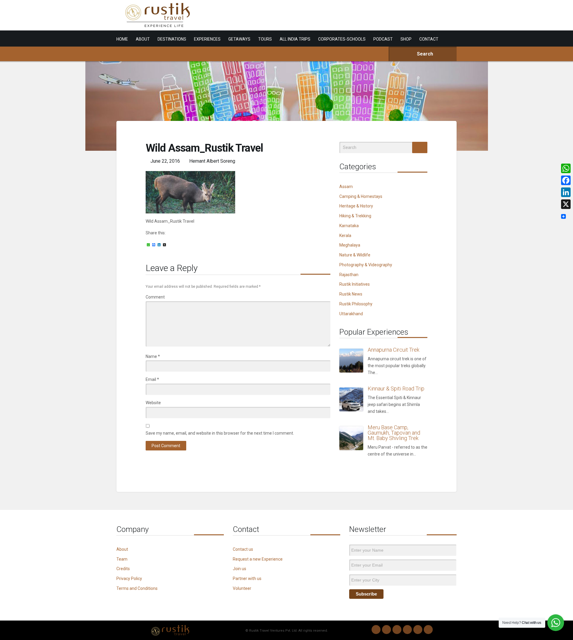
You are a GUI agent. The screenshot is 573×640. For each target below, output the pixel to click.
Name (153, 356)
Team (121, 559)
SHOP (406, 39)
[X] (566, 204)
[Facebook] (396, 629)
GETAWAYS (239, 39)
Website (153, 402)
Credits (123, 568)
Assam (346, 186)
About (122, 549)
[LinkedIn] (407, 629)
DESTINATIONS (172, 39)
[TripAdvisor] (428, 629)
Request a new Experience (258, 559)
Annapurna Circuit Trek (393, 350)
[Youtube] (417, 629)
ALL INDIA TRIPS (295, 39)
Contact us (243, 549)
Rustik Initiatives (354, 284)
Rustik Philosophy (355, 303)
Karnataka (349, 225)
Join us (239, 568)
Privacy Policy (129, 578)
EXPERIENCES (207, 39)
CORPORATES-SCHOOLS (342, 39)
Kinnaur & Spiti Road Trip (396, 388)
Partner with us (247, 578)
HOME (122, 39)
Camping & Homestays (360, 196)
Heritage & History (356, 206)
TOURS (265, 39)
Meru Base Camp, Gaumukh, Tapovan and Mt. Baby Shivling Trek (394, 432)
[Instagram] (386, 629)
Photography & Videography (365, 264)
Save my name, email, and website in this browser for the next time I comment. (220, 433)
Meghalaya (349, 245)
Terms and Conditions (137, 588)
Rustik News (350, 294)
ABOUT (143, 39)
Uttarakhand (351, 313)
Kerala (345, 235)
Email (152, 379)
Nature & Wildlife (354, 255)
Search (424, 54)
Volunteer (242, 588)
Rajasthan (348, 274)
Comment (155, 297)
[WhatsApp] (376, 629)
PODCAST (383, 39)
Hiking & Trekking (355, 215)
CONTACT (428, 39)
